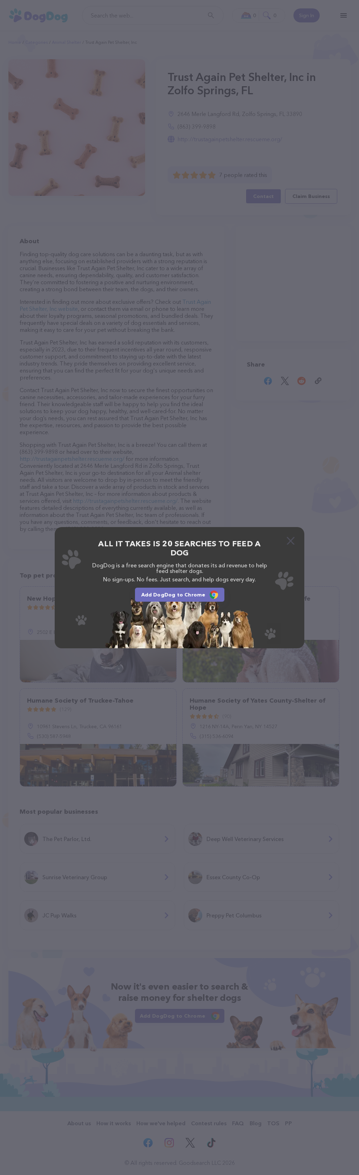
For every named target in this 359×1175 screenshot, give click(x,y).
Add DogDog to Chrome (173, 595)
